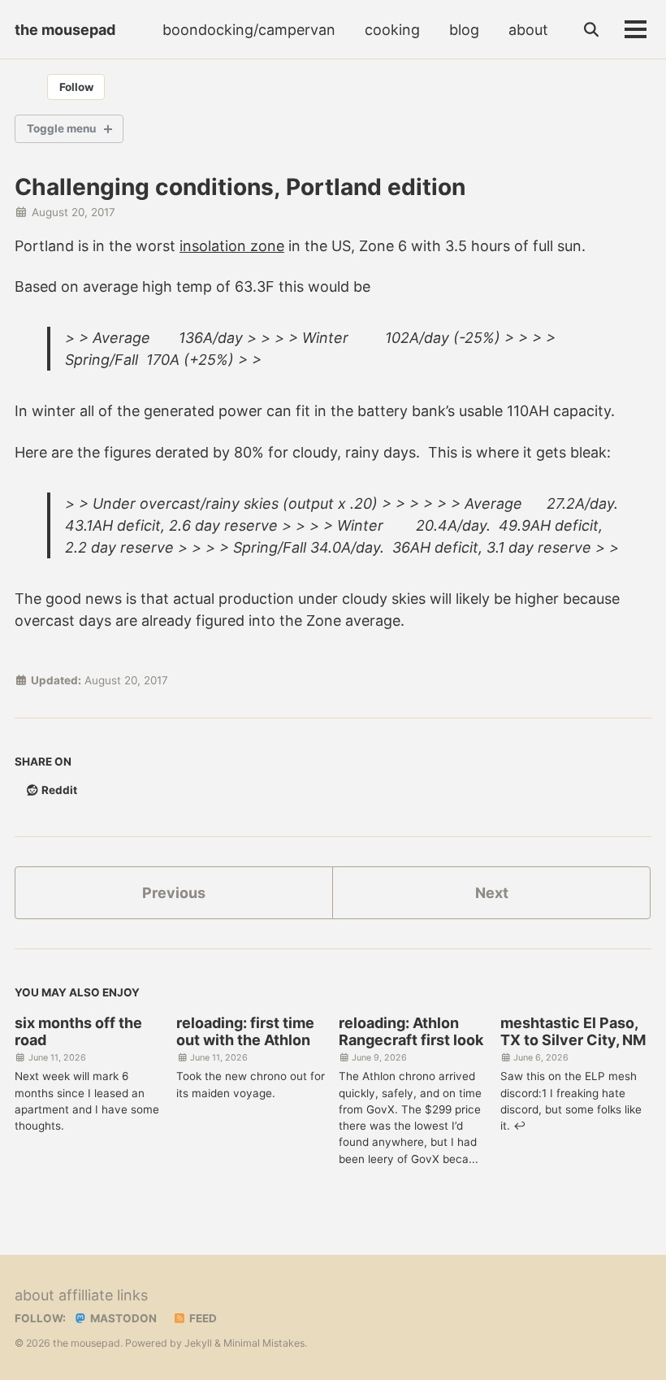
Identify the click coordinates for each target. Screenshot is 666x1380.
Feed (202, 1318)
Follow (76, 86)
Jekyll (198, 1343)
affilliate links (103, 1295)
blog (464, 29)
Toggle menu (61, 128)
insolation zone (231, 245)
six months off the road (78, 1031)
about (528, 29)
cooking (392, 29)
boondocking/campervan (248, 29)
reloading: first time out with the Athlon (245, 1031)
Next (491, 892)
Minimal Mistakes (264, 1343)
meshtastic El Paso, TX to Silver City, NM (573, 1031)
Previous (173, 892)
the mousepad (65, 29)
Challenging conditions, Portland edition (240, 187)
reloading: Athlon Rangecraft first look (411, 1031)
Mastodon (122, 1318)
